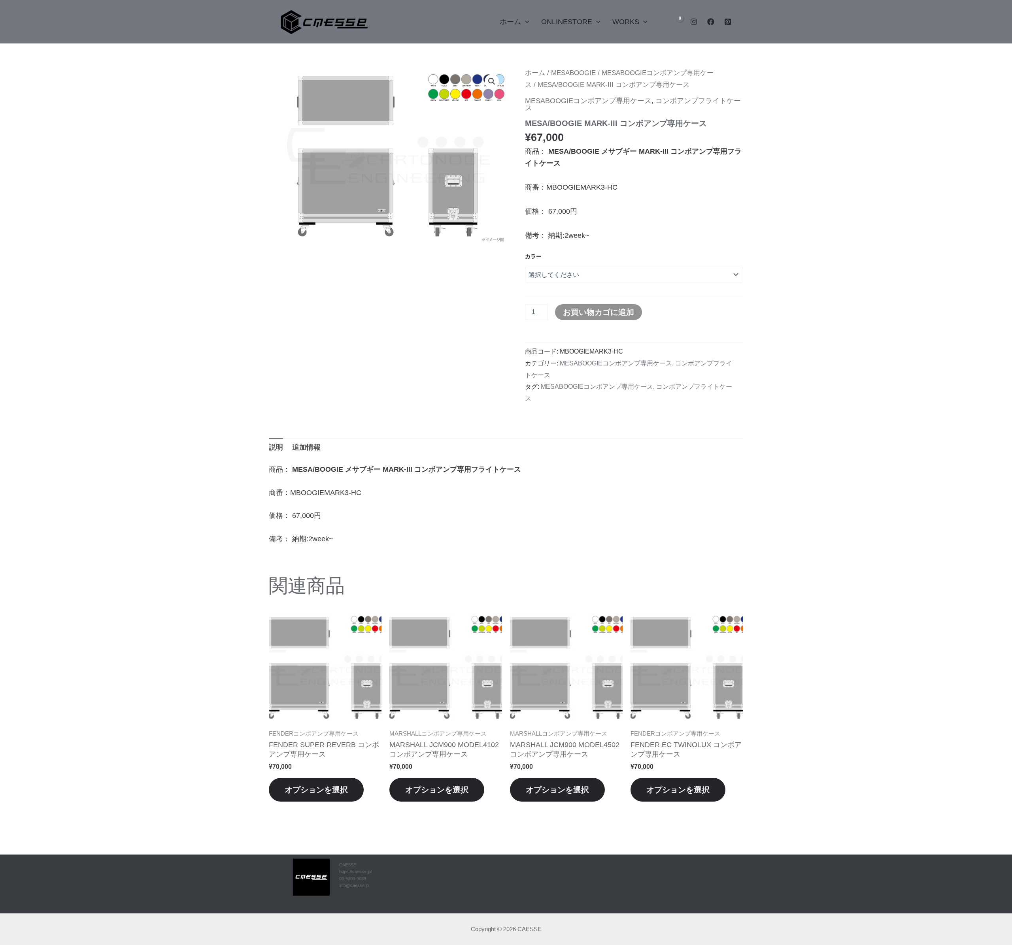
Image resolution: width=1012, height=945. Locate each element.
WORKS (625, 22)
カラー (533, 256)
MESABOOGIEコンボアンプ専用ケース (588, 101)
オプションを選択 (316, 789)
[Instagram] (693, 21)
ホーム (510, 22)
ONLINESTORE (566, 22)
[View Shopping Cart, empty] (674, 21)
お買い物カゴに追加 (598, 312)
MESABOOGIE (573, 73)
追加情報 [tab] (306, 447)
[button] (488, 22)
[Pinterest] (727, 21)
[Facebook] (710, 21)
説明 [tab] (276, 447)
